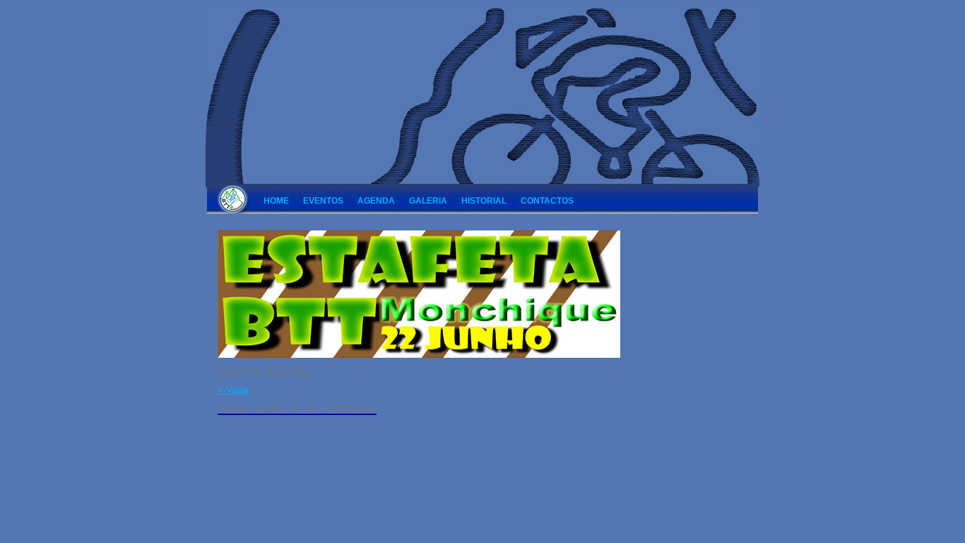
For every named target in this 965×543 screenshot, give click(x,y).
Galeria (428, 201)
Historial (484, 201)
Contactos (547, 201)
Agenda (376, 201)
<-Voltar (233, 390)
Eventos (323, 201)
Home (276, 201)
